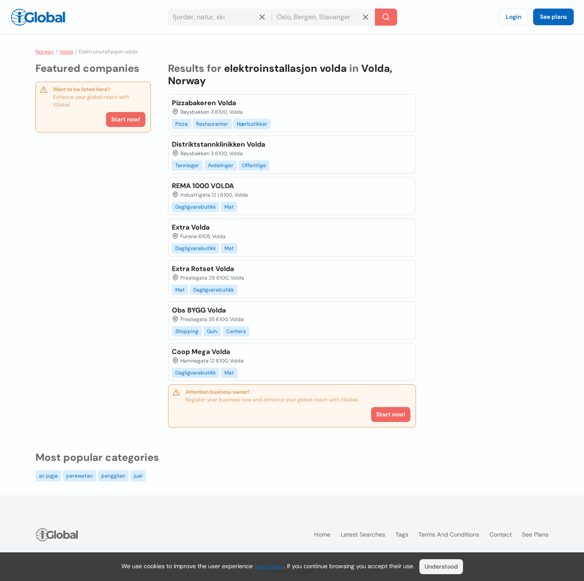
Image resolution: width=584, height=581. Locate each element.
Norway (44, 51)
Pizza (181, 124)
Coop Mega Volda (201, 351)
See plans (553, 17)
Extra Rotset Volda (203, 268)
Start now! (125, 119)
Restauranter (212, 124)
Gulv (212, 331)
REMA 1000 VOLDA (203, 185)
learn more (269, 566)
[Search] (386, 17)
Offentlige (254, 165)
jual (138, 475)
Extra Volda (190, 227)
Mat (229, 206)
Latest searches (363, 534)
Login (513, 17)
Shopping (186, 331)
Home (322, 534)
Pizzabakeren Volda (204, 102)
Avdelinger (220, 165)
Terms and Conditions (449, 534)
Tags (401, 534)
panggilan (113, 475)
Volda (66, 51)
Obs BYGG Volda (199, 310)
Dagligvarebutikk (195, 206)
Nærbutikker (252, 124)
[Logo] (38, 17)
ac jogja (48, 475)
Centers (236, 331)
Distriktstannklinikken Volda (218, 144)
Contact (501, 534)
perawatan (79, 475)
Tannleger (187, 165)
